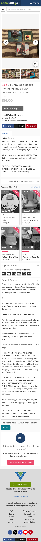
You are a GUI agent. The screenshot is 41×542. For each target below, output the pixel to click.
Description (6, 133)
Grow (11, 517)
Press (29, 517)
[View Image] (6, 74)
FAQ (11, 511)
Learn (11, 514)
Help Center (29, 519)
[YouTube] (25, 532)
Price (4, 96)
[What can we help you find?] (37, 9)
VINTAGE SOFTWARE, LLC (26, 489)
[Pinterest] (30, 532)
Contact (11, 522)
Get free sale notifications (21, 462)
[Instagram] (20, 532)
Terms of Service (29, 511)
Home (5, 428)
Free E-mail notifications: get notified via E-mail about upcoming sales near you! (20, 504)
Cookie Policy (29, 522)
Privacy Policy (29, 514)
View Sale (35, 187)
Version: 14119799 (20, 497)
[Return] (3, 9)
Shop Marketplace (12, 109)
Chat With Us (22, 484)
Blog (11, 519)
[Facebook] (10, 532)
